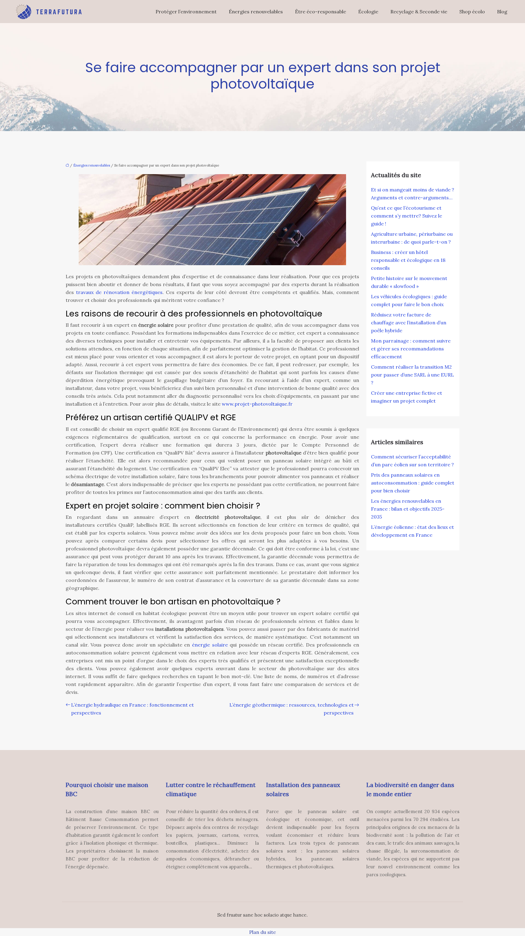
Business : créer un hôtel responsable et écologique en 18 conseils (408, 260)
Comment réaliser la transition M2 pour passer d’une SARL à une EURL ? (412, 375)
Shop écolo (472, 11)
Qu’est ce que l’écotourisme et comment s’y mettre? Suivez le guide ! (406, 216)
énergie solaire (210, 645)
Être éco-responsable (320, 11)
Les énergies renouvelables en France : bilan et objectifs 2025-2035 (407, 509)
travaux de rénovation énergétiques (119, 292)
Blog (502, 11)
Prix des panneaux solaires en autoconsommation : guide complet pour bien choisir (412, 483)
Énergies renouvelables (256, 11)
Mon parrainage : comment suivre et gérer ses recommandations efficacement (411, 349)
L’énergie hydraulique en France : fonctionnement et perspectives (132, 709)
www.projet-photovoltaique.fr (257, 404)
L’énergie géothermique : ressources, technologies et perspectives (291, 709)
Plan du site (262, 932)
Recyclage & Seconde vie (418, 11)
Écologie (368, 11)
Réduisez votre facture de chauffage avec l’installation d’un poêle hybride (408, 322)
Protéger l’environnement (186, 11)
